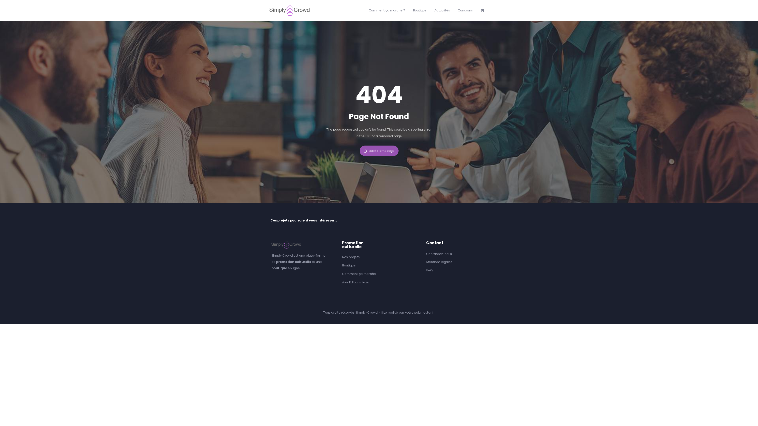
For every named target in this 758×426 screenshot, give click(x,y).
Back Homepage (382, 151)
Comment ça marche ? (387, 10)
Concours (465, 10)
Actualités (442, 10)
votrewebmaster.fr (420, 312)
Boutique (419, 10)
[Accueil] (289, 10)
